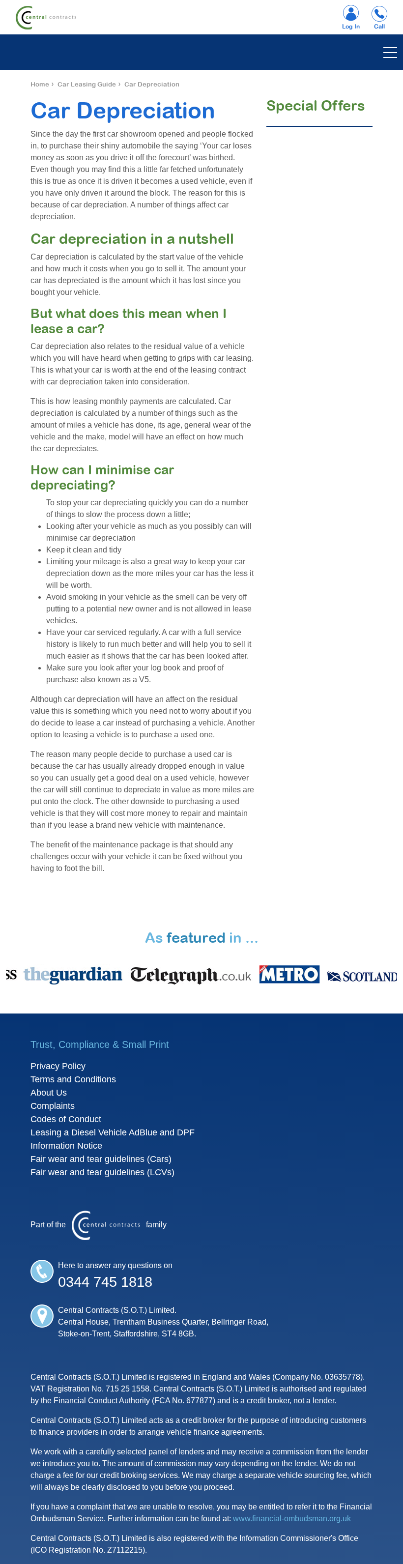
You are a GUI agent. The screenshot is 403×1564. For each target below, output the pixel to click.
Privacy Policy (58, 1066)
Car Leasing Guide (87, 84)
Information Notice (66, 1146)
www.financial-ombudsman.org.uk (292, 1518)
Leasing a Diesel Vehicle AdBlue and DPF (112, 1132)
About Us (48, 1093)
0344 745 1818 (105, 1282)
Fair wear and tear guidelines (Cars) (101, 1159)
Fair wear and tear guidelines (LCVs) (102, 1172)
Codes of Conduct (65, 1119)
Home (39, 84)
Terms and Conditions (73, 1079)
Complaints (52, 1106)
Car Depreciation (151, 84)
